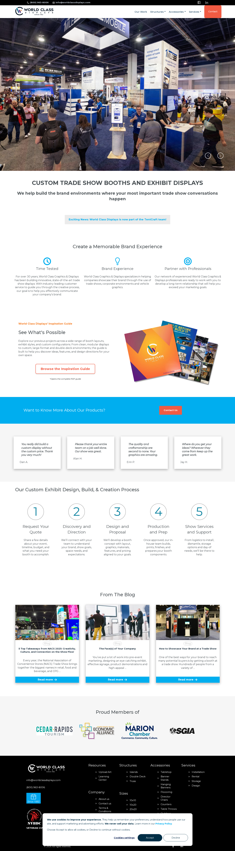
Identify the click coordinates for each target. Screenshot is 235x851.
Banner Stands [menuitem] (165, 778)
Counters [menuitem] (166, 804)
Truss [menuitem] (133, 781)
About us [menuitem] (104, 799)
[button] (208, 156)
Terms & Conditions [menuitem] (105, 810)
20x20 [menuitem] (133, 809)
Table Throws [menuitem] (169, 809)
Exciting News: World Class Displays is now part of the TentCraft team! (117, 219)
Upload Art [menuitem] (105, 772)
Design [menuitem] (196, 785)
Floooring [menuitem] (166, 792)
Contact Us (170, 410)
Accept (150, 837)
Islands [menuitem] (134, 772)
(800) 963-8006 (39, 2)
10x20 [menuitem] (133, 804)
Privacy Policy (163, 823)
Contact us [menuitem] (105, 803)
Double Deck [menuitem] (137, 776)
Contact (212, 11)
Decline (176, 837)
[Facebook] (199, 2)
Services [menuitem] (194, 11)
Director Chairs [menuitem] (165, 798)
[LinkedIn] (206, 2)
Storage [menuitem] (196, 781)
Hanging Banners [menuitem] (166, 786)
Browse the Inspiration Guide (65, 369)
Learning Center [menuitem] (104, 778)
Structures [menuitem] (157, 11)
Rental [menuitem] (195, 776)
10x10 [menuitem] (133, 800)
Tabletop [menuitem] (166, 772)
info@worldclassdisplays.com (73, 2)
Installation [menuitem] (198, 772)
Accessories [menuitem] (176, 11)
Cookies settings (124, 837)
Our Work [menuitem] (141, 11)
